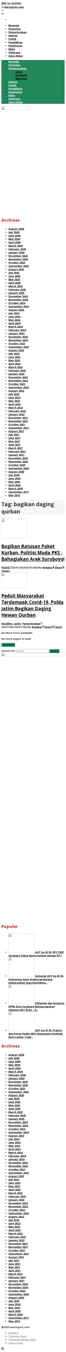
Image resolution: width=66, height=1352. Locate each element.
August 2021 (16, 431)
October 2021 (16, 424)
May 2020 (14, 482)
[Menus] (2, 10)
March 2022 (15, 407)
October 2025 (16, 262)
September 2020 (18, 468)
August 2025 (16, 269)
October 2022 (16, 384)
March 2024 (15, 326)
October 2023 (16, 343)
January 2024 (16, 333)
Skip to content (11, 3)
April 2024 (14, 323)
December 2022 (18, 377)
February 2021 (17, 451)
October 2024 (16, 303)
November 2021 (18, 421)
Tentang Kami (17, 1336)
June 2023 (14, 357)
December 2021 (18, 417)
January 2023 (16, 374)
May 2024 (14, 320)
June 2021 (14, 438)
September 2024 (18, 306)
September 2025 (18, 266)
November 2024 (18, 299)
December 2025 (18, 256)
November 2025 (18, 259)
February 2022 (17, 411)
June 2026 (14, 235)
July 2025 (13, 272)
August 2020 (16, 471)
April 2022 (14, 404)
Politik (5, 567)
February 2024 (17, 330)
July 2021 (13, 434)
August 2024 (16, 310)
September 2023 (18, 347)
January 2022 (16, 414)
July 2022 (13, 394)
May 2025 (14, 279)
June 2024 (14, 316)
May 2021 (14, 441)
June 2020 (14, 478)
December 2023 (18, 336)
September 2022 (18, 387)
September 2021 (18, 428)
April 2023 (14, 363)
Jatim (17, 623)
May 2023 (14, 360)
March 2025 (15, 286)
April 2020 (14, 485)
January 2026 (16, 252)
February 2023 (17, 370)
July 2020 (13, 475)
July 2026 (13, 232)
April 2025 (14, 283)
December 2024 (18, 296)
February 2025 (17, 289)
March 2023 (15, 367)
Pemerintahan (31, 623)
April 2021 (14, 444)
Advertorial (15, 1343)
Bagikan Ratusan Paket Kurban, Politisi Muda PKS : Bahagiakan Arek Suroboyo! (33, 552)
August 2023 (16, 350)
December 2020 (18, 458)
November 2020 (18, 461)
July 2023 (13, 353)
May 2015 (14, 495)
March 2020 (15, 488)
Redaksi (13, 1333)
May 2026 (14, 239)
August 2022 (16, 390)
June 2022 (14, 397)
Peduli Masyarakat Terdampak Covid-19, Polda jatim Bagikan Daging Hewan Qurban (32, 605)
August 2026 (16, 229)
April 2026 (14, 242)
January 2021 (16, 455)
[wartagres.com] (12, 7)
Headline (6, 623)
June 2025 (14, 276)
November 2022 (18, 380)
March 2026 (15, 245)
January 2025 (16, 293)
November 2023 (18, 340)
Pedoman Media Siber (22, 1339)
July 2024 (13, 313)
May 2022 (14, 401)
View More (8, 644)
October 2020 (16, 465)
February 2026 (17, 249)
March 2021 (15, 448)
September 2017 (18, 492)
